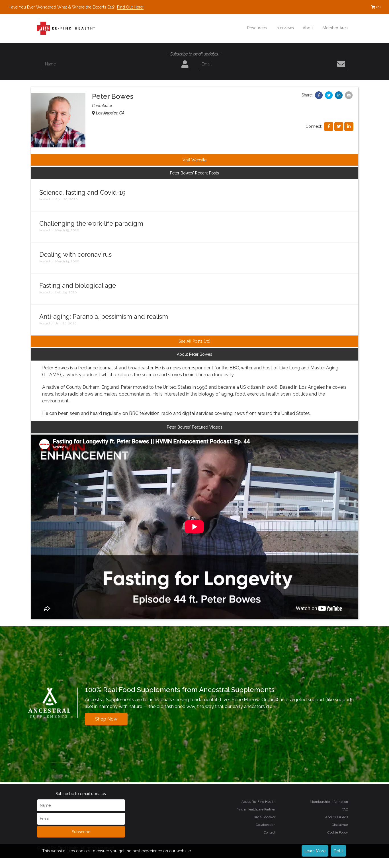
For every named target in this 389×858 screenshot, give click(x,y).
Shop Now (106, 719)
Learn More (314, 851)
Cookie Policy (337, 832)
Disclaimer (340, 825)
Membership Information (329, 802)
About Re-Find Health (258, 802)
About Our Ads (336, 817)
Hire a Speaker (264, 817)
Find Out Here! (130, 7)
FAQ (345, 809)
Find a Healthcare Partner (255, 809)
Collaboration (265, 825)
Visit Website (194, 160)
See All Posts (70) (194, 341)
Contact (269, 832)
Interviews (285, 28)
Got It (338, 851)
